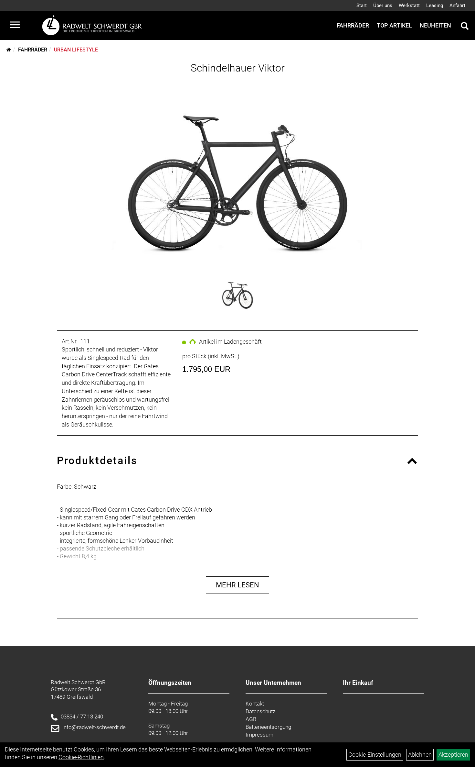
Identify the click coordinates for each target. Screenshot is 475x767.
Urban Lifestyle (76, 50)
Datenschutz (260, 711)
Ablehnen (420, 754)
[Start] (8, 50)
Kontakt (255, 703)
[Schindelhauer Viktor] (237, 174)
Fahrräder (353, 25)
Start (361, 5)
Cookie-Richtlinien (81, 757)
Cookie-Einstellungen (374, 754)
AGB (251, 719)
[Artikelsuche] (465, 26)
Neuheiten (435, 25)
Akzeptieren (453, 754)
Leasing (434, 5)
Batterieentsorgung (268, 727)
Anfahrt (457, 5)
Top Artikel (394, 25)
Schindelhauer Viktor (238, 68)
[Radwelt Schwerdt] (94, 25)
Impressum (259, 734)
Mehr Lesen (237, 585)
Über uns (382, 5)
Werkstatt (409, 5)
